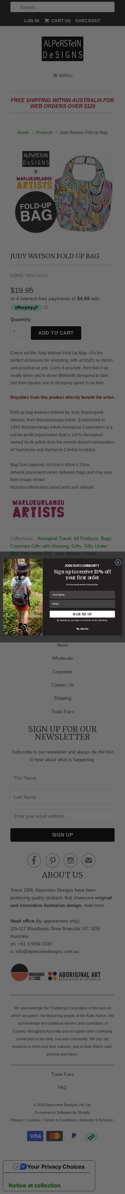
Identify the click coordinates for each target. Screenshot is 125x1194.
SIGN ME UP (82, 614)
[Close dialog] (117, 562)
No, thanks (82, 629)
